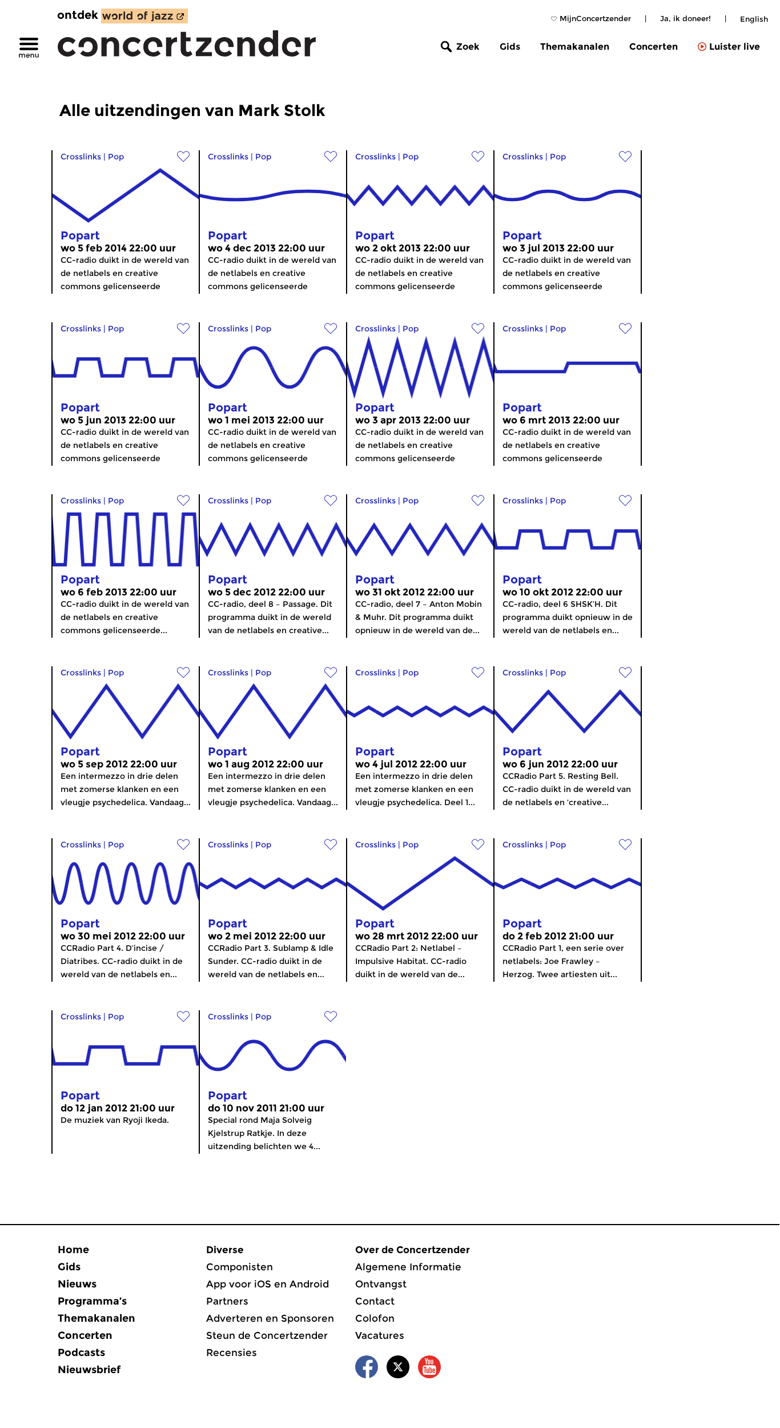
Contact (375, 1301)
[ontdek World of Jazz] (144, 16)
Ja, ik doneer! (685, 18)
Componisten (239, 1267)
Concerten (653, 46)
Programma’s (92, 1301)
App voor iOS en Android (267, 1284)
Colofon (375, 1318)
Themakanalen (574, 46)
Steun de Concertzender (267, 1335)
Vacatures (379, 1335)
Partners (227, 1301)
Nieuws (77, 1284)
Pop (116, 156)
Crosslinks (81, 156)
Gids (510, 46)
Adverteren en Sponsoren (270, 1318)
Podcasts (81, 1352)
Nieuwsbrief (89, 1369)
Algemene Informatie (408, 1267)
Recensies (231, 1352)
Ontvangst (381, 1284)
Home (73, 1249)
